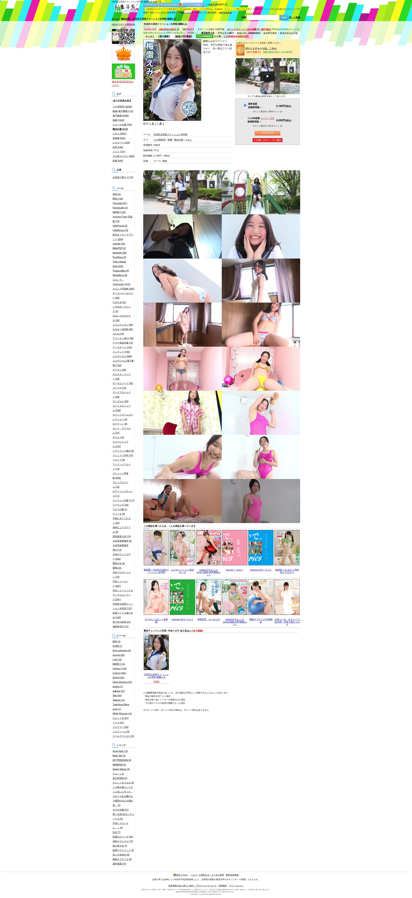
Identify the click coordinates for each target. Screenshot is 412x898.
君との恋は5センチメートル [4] (123, 816)
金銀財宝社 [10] (120, 626)
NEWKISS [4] (119, 764)
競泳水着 (125, 18)
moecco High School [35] (119, 675)
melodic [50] (119, 243)
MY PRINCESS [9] (122, 760)
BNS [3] (116, 641)
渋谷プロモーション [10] (122, 574)
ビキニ (188, 139)
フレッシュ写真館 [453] (120, 475)
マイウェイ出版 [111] (123, 500)
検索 (244, 17)
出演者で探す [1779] (123, 177)
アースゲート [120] (122, 347)
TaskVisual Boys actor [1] (121, 707)
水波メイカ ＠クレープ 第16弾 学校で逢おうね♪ (288, 622)
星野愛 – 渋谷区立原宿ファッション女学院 (156, 571)
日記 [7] (116, 832)
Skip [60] (117, 695)
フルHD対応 (160, 139)
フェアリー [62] (120, 727)
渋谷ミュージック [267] (120, 583)
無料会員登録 (225, 12)
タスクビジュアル (289, 32)
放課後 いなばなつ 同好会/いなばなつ (287, 571)
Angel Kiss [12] (120, 751)
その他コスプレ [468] (123, 156)
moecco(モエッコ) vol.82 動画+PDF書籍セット (235, 622)
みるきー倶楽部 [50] (123, 329)
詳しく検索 (294, 17)
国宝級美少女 (208, 32)
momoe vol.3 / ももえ (182, 619)
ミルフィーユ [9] (121, 731)
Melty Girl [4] (119, 755)
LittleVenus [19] (120, 230)
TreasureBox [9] (121, 270)
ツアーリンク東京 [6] (123, 450)
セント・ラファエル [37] (122, 430)
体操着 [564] (119, 138)
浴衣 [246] (118, 147)
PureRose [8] (119, 257)
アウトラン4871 (226, 32)
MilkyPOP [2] (119, 248)
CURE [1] (117, 645)
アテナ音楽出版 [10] (123, 342)
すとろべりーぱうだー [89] (123, 295)
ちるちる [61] (119, 302)
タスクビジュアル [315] (120, 444)
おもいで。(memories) (248, 32)
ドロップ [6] (119, 459)
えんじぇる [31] (120, 718)
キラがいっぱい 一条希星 (156, 620)
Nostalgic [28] (119, 252)
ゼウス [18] (118, 437)
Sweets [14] (119, 700)
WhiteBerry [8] (120, 275)
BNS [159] (118, 198)
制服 (170, 139)
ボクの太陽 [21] (120, 809)
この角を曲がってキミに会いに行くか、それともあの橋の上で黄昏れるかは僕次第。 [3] (123, 796)
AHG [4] (117, 194)
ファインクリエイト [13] (122, 466)
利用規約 (223, 885)
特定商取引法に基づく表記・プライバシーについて (193, 885)
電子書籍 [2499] (121, 115)
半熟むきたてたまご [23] (122, 520)
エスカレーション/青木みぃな (182, 571)
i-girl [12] (117, 659)
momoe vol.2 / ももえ (261, 569)
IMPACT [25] (119, 212)
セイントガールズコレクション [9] (123, 417)
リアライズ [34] (120, 504)
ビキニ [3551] (119, 133)
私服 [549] (118, 160)
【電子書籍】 (164, 36)
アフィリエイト (236, 885)
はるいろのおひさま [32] (122, 318)
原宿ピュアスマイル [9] (122, 529)
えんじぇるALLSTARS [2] (120, 776)
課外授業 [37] (119, 863)
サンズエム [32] (120, 401)
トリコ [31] (118, 722)
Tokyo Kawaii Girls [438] (119, 264)
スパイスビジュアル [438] (122, 408)
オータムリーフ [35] (123, 383)
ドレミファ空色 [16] (123, 455)
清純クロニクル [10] (123, 841)
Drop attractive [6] (122, 650)
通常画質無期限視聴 (255, 105)
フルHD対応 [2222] (122, 106)
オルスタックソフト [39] (122, 376)
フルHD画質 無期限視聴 (261, 119)
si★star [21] (119, 691)
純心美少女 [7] (120, 845)
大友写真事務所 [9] (122, 540)
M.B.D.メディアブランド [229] (123, 237)
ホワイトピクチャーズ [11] (123, 493)
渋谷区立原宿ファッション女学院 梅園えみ (156, 675)
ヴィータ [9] (119, 513)
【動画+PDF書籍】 (183, 36)
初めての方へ (187, 12)
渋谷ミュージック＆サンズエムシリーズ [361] (123, 595)
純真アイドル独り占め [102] (123, 615)
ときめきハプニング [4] (122, 309)
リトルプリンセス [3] (123, 736)
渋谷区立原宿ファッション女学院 (170, 134)
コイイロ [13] (119, 387)
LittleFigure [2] (120, 225)
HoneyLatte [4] (120, 207)
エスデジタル (270, 32)
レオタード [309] (121, 142)
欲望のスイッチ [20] (123, 836)
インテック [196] (121, 351)
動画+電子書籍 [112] (123, 111)
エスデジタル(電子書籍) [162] (123, 363)
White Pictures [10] (122, 713)
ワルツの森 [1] (120, 509)
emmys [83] (119, 654)
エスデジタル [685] (122, 356)
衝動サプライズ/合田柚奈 (260, 620)
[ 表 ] (153, 123)
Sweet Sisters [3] (121, 769)
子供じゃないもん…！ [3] (120, 825)
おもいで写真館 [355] (123, 288)
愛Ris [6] (117, 567)
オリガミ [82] (119, 369)
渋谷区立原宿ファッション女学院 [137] (123, 606)
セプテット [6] (120, 423)
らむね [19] (118, 333)
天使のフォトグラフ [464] (122, 556)
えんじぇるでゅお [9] (123, 782)
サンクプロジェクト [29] (122, 394)
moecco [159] (119, 668)
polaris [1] (118, 686)
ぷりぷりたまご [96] (123, 324)
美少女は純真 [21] (122, 621)
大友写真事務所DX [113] (120, 547)
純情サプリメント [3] (123, 850)
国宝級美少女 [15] (122, 536)
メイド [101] (119, 151)
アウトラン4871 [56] (123, 338)
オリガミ (149, 36)
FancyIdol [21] (120, 203)
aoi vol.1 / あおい (234, 569)
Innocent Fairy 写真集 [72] (122, 219)
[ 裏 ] (160, 123)
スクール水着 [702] (122, 124)
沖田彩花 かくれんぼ (208, 619)
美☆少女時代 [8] (121, 854)
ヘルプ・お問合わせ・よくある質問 (207, 874)
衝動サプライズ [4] (122, 859)
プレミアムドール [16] (120, 484)
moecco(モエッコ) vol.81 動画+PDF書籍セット (208, 572)
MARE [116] (119, 664)
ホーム (115, 18)
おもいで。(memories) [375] (121, 282)
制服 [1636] (118, 120)
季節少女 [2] (119, 563)
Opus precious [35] (122, 682)
